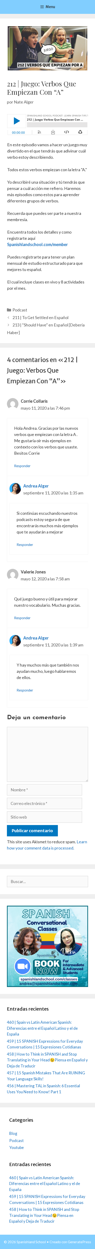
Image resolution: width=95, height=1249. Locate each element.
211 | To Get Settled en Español (40, 317)
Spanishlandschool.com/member (37, 244)
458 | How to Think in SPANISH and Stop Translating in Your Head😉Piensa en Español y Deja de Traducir (47, 1060)
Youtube (16, 1147)
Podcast (19, 309)
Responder (22, 466)
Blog (13, 1133)
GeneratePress (79, 1242)
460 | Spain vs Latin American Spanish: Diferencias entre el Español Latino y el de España (42, 1028)
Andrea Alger (36, 485)
